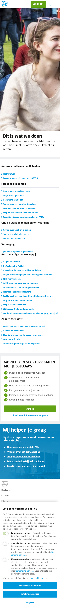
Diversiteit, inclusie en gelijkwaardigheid (22, 270)
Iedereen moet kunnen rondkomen (19, 208)
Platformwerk (9, 174)
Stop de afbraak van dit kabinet (18, 300)
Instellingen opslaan (30, 594)
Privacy (4, 501)
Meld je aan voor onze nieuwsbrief (26, 466)
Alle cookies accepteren (30, 585)
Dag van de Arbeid (11, 261)
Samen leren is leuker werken (17, 234)
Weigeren (30, 602)
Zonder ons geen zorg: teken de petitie (21, 343)
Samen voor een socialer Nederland (19, 204)
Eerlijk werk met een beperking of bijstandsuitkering (28, 296)
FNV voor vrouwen (12, 279)
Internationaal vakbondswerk (17, 292)
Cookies (5, 495)
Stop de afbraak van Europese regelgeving (23, 335)
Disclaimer (6, 490)
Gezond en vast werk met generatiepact (22, 287)
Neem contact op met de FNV (23, 447)
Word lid (30, 408)
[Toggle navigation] (56, 4)
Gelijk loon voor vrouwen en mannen (20, 283)
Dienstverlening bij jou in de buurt (25, 461)
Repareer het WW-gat (13, 200)
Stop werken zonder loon (15, 304)
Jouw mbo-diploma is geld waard (18, 251)
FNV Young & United (12, 339)
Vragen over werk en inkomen (23, 456)
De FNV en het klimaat (13, 330)
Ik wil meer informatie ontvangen (29, 415)
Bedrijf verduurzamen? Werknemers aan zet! (24, 326)
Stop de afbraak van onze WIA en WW (20, 212)
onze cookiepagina (37, 578)
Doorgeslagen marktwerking (16, 191)
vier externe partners (24, 571)
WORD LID (38, 4)
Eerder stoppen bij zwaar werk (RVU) (20, 178)
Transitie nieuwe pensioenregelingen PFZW (23, 217)
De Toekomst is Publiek (14, 266)
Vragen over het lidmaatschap (23, 451)
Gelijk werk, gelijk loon (13, 195)
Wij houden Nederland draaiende (18, 309)
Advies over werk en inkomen (17, 230)
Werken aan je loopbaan (14, 238)
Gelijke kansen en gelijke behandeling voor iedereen (27, 274)
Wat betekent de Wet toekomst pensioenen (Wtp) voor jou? (30, 313)
